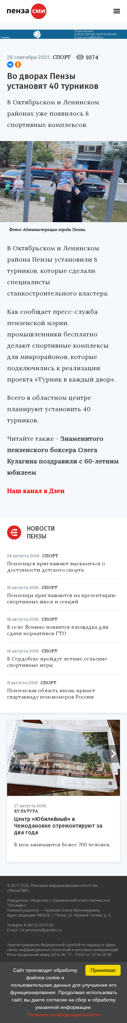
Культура (26, 811)
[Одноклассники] (18, 64)
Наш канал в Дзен (36, 491)
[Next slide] (111, 754)
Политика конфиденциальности (63, 1014)
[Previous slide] (16, 754)
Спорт (62, 57)
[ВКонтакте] (10, 64)
